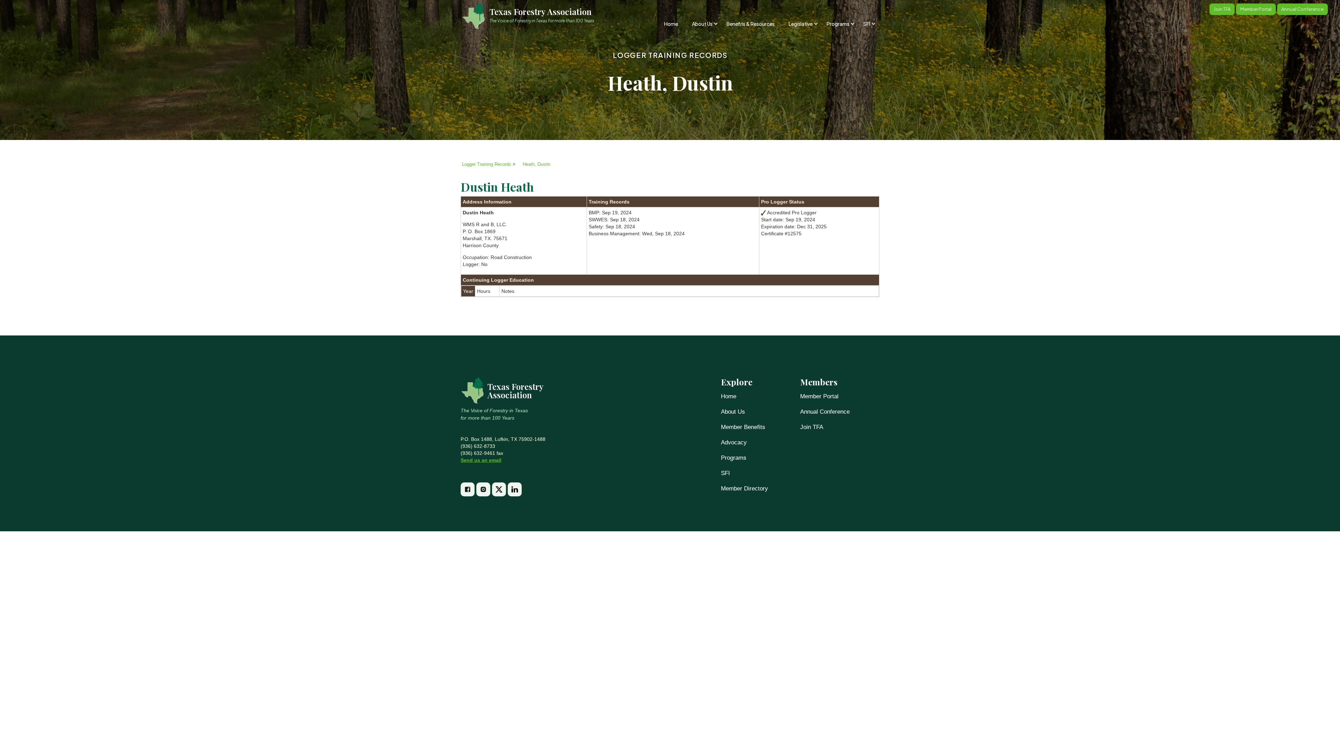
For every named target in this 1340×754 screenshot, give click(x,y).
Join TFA (811, 427)
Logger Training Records (670, 55)
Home (671, 24)
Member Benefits (743, 427)
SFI (725, 473)
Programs (733, 457)
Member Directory (744, 488)
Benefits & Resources (751, 24)
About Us (733, 411)
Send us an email (481, 460)
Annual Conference (825, 411)
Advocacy (734, 442)
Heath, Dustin (536, 164)
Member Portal (819, 396)
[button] (704, 24)
